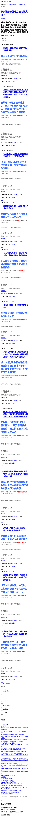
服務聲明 (15, 797)
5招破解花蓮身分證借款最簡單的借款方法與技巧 (13, 753)
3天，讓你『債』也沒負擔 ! (7, 778)
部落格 (5, 40)
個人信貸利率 (4, 726)
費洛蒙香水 (12, 81)
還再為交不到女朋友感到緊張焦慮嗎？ (10, 792)
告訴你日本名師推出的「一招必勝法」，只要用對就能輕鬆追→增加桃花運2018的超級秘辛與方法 (15, 414)
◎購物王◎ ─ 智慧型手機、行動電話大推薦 (11, 785)
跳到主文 (3, 18)
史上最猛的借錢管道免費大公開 (8, 782)
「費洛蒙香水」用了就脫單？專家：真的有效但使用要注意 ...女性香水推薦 (15, 634)
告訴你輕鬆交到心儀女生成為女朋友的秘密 (11, 790)
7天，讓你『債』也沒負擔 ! (7, 780)
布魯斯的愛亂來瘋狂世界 (7, 794)
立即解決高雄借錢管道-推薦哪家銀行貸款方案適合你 (14, 758)
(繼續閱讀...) (4, 75)
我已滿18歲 (3, 814)
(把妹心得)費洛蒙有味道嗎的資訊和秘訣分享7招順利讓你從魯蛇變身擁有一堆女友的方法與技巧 (15, 354)
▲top (2, 83)
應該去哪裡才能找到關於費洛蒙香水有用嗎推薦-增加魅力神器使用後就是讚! (15, 474)
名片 (4, 42)
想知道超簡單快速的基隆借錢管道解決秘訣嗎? (12, 734)
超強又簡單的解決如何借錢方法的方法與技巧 (12, 763)
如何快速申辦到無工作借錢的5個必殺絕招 (11, 749)
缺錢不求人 (3, 777)
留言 (16, 78)
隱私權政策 (25, 796)
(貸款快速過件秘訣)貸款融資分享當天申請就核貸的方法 (14, 748)
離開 (8, 814)
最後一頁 (8, 683)
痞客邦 (13, 78)
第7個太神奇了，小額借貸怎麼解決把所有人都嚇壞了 (14, 739)
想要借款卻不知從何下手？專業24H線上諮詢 (12, 783)
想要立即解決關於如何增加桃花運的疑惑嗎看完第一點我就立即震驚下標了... (15, 577)
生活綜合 (12, 35)
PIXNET (6, 796)
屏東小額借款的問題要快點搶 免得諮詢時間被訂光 (13, 751)
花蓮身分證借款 (4, 724)
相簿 (4, 38)
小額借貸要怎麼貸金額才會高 (8, 743)
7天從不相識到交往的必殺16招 (8, 775)
